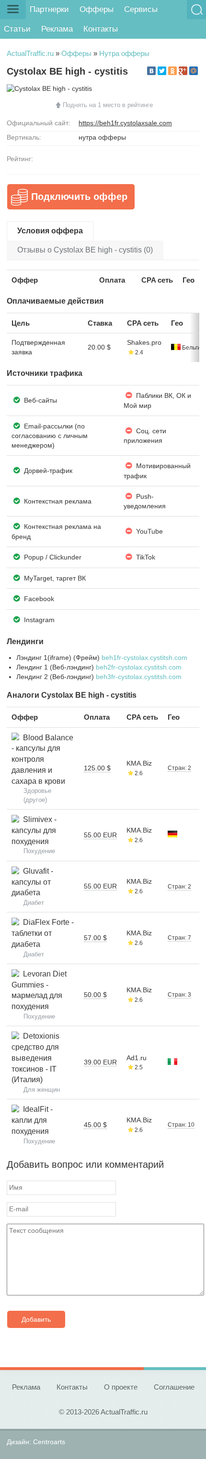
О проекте (120, 1387)
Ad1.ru (136, 1058)
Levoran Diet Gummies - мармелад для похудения (39, 990)
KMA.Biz (139, 763)
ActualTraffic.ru (30, 53)
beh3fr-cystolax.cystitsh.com (139, 676)
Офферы (97, 9)
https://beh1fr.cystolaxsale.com (125, 123)
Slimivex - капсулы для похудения (34, 830)
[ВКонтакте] (151, 70)
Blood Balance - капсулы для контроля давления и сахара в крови (42, 759)
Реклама (57, 28)
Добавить (36, 1319)
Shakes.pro (144, 342)
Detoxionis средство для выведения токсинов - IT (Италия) (35, 1058)
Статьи (17, 28)
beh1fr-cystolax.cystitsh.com (144, 657)
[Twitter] (162, 70)
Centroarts (49, 1442)
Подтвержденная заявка (38, 347)
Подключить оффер (79, 196)
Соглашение (174, 1387)
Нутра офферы (124, 53)
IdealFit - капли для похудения (32, 1120)
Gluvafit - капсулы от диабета (32, 882)
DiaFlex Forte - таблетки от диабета (42, 933)
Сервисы (141, 9)
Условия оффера (50, 231)
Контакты (100, 28)
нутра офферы (102, 137)
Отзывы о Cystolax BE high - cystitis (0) (85, 250)
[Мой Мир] (193, 70)
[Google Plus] (183, 70)
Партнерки (49, 9)
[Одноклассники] (172, 70)
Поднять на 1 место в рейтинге (108, 105)
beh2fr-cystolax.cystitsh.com (139, 667)
